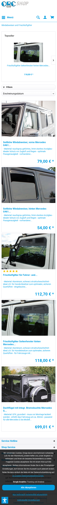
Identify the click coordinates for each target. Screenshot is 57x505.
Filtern (9, 87)
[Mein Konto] (45, 17)
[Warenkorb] (52, 17)
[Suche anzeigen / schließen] (38, 17)
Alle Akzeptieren (28, 487)
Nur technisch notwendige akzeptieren (30, 494)
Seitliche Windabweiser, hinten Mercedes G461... (24, 210)
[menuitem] (7, 17)
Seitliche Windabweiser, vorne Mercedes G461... (24, 144)
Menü (10, 17)
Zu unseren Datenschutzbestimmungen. (28, 476)
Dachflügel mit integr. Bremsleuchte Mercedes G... (27, 409)
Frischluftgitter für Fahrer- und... (20, 275)
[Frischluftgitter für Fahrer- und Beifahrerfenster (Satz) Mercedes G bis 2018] (28, 251)
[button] (4, 500)
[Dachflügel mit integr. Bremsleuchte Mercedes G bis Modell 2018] (28, 384)
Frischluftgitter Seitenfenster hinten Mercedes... (28, 65)
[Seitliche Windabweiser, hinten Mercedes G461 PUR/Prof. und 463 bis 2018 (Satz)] (28, 185)
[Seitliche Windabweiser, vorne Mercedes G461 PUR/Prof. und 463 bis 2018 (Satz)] (28, 119)
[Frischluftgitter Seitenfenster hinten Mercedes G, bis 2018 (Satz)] (28, 52)
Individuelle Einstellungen (28, 500)
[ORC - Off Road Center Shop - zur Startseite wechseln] (14, 7)
